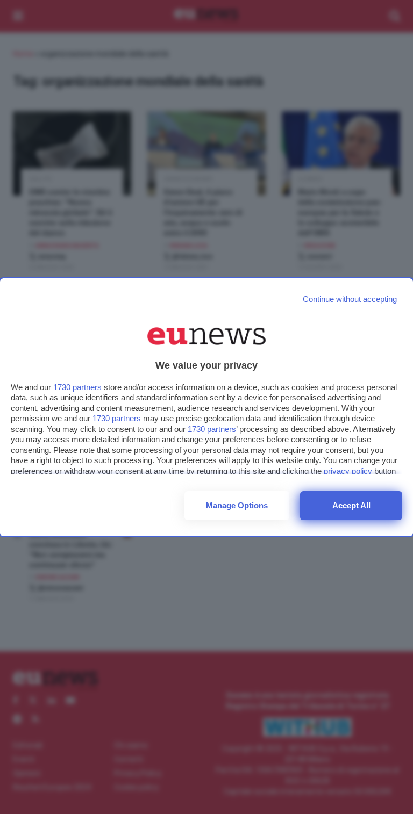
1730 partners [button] (77, 387)
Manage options (237, 505)
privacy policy (348, 471)
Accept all (351, 505)
